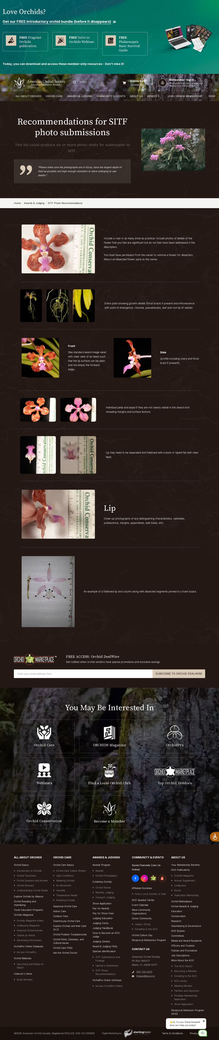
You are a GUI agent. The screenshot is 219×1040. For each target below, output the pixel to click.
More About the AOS (182, 960)
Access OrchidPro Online (108, 985)
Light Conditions (65, 875)
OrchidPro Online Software (107, 980)
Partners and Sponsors (186, 990)
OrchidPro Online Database (28, 946)
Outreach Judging (105, 897)
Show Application (102, 903)
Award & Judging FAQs (105, 946)
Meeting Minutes (183, 985)
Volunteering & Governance (186, 925)
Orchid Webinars (22, 958)
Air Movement (63, 885)
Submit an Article (26, 935)
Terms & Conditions (172, 1033)
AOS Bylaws (178, 930)
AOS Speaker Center (143, 900)
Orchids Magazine (23, 914)
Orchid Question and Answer (32, 880)
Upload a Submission (106, 965)
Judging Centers (101, 941)
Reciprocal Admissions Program (149, 940)
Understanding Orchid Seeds (32, 890)
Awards (99, 870)
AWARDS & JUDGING (79, 96)
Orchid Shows (103, 887)
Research (176, 921)
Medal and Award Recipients (186, 940)
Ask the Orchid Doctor (65, 952)
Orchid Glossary (25, 885)
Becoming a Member (185, 971)
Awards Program (101, 864)
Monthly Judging (104, 892)
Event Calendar (140, 904)
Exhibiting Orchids (102, 881)
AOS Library (180, 980)
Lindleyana (180, 885)
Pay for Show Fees (103, 913)
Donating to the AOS (146, 929)
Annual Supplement (184, 880)
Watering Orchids (65, 880)
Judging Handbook (103, 928)
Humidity (61, 890)
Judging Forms (100, 923)
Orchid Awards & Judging (184, 906)
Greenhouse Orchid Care (66, 921)
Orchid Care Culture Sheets (71, 870)
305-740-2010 (144, 971)
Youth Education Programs (28, 909)
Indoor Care (59, 911)
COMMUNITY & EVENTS (111, 96)
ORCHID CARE (54, 96)
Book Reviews (24, 979)
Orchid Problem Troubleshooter (70, 934)
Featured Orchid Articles (30, 930)
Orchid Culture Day (142, 935)
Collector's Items (23, 973)
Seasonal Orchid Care (65, 906)
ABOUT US (136, 96)
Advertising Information (29, 940)
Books (177, 890)
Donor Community (142, 918)
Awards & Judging (34, 203)
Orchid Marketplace (181, 901)
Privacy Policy (197, 1033)
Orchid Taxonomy (26, 875)
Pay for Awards (101, 908)
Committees (177, 935)
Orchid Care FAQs (63, 947)
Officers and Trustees (183, 945)
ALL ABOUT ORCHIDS (28, 96)
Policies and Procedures (184, 950)
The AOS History (183, 966)
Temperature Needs (66, 895)
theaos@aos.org (145, 975)
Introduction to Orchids (29, 870)
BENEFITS (153, 96)
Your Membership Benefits (185, 864)
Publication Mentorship (186, 895)
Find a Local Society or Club (150, 893)
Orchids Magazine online (30, 920)
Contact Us (141, 949)
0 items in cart (138, 81)
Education (176, 911)
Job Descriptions (180, 955)
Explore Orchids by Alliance (28, 896)
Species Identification (104, 951)
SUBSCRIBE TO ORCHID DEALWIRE (179, 673)
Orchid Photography (106, 875)
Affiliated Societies (142, 888)
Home (17, 203)
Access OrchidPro (26, 952)
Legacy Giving (142, 924)
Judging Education (103, 918)
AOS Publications (180, 869)
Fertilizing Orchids (65, 900)
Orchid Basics (21, 864)
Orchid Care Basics (63, 864)
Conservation (178, 916)
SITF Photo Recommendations (65, 203)
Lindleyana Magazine (28, 925)
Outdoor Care (60, 916)
